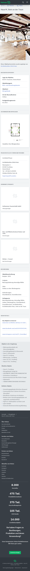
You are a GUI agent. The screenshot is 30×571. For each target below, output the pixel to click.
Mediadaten (4, 430)
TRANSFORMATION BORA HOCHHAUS (14, 381)
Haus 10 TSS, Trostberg (10, 359)
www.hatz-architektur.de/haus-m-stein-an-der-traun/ (15, 322)
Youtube (4, 476)
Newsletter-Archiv (6, 432)
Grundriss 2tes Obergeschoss (11, 144)
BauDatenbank (5, 453)
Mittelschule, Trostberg (10, 357)
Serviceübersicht (6, 438)
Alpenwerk (6, 379)
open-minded (7, 403)
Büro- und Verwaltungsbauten (11, 85)
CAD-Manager (5, 445)
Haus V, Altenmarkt (9, 353)
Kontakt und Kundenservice (8, 426)
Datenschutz (18, 567)
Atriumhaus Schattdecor (10, 375)
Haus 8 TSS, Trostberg (9, 361)
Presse (3, 428)
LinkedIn (4, 472)
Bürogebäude (6, 91)
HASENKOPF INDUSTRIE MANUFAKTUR (15, 373)
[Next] (27, 37)
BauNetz (4, 457)
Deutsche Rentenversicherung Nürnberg (14, 405)
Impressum (24, 567)
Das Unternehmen (6, 424)
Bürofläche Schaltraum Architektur (13, 395)
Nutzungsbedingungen (8, 567)
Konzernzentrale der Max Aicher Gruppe (15, 377)
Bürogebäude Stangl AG (10, 371)
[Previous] (2, 37)
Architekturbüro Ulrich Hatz (9, 66)
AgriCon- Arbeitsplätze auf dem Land (14, 401)
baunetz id (4, 459)
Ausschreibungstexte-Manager (9, 443)
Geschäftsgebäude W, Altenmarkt (13, 351)
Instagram (4, 468)
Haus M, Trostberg (8, 355)
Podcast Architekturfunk (7, 478)
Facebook (4, 466)
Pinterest (4, 470)
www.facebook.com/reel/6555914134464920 (15, 328)
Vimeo (3, 474)
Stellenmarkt (5, 447)
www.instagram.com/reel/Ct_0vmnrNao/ (14, 334)
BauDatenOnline (6, 455)
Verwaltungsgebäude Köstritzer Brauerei (15, 389)
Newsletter (4, 440)
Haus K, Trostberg (8, 369)
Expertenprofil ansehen (9, 176)
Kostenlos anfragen (15, 552)
